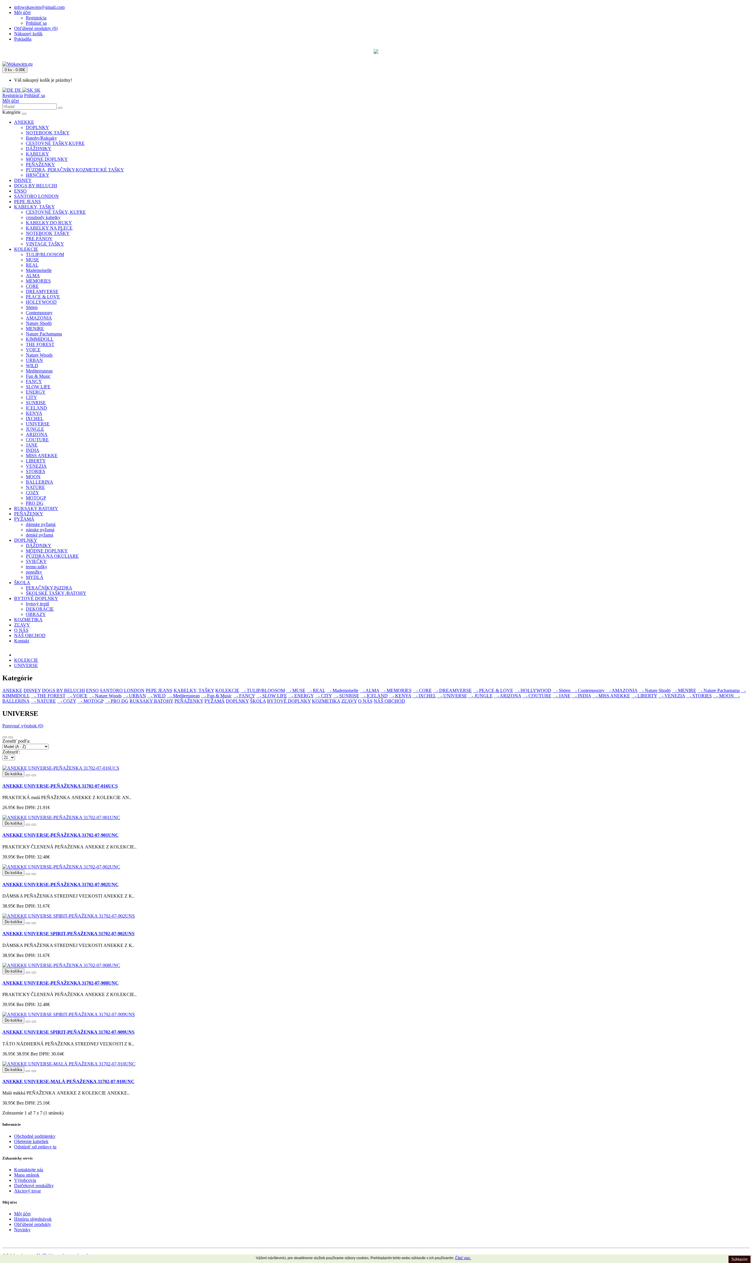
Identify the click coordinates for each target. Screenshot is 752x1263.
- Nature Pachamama (718, 690)
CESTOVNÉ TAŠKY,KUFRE (55, 143)
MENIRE (35, 328)
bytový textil (37, 603)
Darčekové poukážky (34, 1185)
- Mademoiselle (342, 690)
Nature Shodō (39, 323)
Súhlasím (739, 1259)
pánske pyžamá (40, 529)
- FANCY (244, 695)
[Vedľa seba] (10, 737)
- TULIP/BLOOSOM (263, 690)
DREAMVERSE (42, 291)
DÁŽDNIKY (38, 148)
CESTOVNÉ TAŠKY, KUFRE (56, 212)
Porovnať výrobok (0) (22, 725)
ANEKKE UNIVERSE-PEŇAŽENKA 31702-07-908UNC (60, 982)
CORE (32, 286)
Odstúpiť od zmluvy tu (35, 1146)
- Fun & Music (216, 695)
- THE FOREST (48, 695)
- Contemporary (589, 690)
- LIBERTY (644, 695)
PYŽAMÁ (24, 519)
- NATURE (43, 701)
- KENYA (400, 695)
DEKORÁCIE (40, 609)
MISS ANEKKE (42, 455)
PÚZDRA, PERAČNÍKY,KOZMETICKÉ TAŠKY (75, 169)
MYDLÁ (34, 577)
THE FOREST (40, 344)
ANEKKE (24, 122)
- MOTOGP (90, 701)
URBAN (34, 360)
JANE (32, 444)
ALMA (33, 275)
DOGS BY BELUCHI (35, 185)
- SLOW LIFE (271, 695)
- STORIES (699, 695)
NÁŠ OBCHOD (30, 635)
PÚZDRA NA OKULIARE (52, 556)
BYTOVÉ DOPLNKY (36, 598)
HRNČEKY (37, 175)
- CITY (323, 695)
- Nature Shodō (655, 690)
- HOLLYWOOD (532, 690)
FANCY (34, 381)
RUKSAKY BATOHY (36, 508)
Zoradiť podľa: (16, 741)
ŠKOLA (22, 582)
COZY (32, 492)
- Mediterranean (183, 695)
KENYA (34, 413)
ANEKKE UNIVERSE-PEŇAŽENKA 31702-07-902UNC (60, 884)
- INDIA (581, 695)
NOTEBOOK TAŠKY (48, 132)
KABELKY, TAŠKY (34, 206)
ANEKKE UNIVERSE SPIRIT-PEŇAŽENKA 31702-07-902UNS (68, 933)
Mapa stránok (26, 1174)
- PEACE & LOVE (493, 690)
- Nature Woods (105, 695)
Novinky (22, 1229)
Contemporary (39, 312)
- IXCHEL (424, 695)
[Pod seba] (4, 737)
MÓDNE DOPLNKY (47, 159)
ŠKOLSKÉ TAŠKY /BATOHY (56, 593)
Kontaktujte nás (28, 1169)
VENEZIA (36, 466)
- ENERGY (301, 695)
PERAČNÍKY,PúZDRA (49, 587)
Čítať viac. (463, 1258)
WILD (32, 365)
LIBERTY (36, 460)
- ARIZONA (507, 695)
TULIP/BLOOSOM (45, 254)
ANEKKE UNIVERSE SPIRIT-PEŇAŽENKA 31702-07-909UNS (68, 1032)
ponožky (34, 571)
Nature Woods (39, 354)
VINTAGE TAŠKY (45, 243)
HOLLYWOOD (41, 302)
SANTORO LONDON (36, 196)
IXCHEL (34, 418)
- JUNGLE (480, 695)
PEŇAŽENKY (40, 164)
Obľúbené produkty (32, 1224)
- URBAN (134, 695)
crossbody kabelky (43, 217)
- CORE (422, 690)
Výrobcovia (25, 1180)
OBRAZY (36, 614)
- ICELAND (374, 695)
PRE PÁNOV (39, 238)
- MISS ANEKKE (611, 695)
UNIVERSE (38, 423)
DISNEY (23, 180)
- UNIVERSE (452, 695)
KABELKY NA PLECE (49, 227)
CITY (31, 397)
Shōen (32, 307)
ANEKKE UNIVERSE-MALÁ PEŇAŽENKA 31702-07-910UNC (68, 1081)
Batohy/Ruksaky (41, 138)
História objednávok (33, 1219)
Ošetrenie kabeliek (31, 1141)
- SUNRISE (346, 695)
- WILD (156, 695)
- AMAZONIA (621, 690)
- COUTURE (536, 695)
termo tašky (36, 566)
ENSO (20, 190)
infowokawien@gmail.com (39, 7)
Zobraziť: (11, 751)
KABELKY (37, 153)
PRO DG (34, 503)
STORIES (35, 471)
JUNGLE (35, 429)
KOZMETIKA (28, 619)
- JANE (561, 695)
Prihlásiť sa (36, 23)
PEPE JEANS (27, 201)
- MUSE (296, 690)
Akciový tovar (27, 1190)
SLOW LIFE (38, 386)
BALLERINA (39, 482)
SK (37, 90)
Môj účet (10, 100)
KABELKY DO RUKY (49, 222)
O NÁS (21, 630)
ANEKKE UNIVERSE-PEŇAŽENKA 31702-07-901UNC (60, 835)
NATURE (35, 487)
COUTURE (37, 439)
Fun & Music (38, 376)
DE (18, 90)
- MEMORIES (396, 690)
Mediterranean (39, 370)
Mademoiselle (39, 270)
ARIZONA (37, 434)
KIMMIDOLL (39, 339)
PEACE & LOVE (43, 296)
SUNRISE (36, 402)
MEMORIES (38, 280)
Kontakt (21, 640)
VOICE (33, 349)
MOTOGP (36, 497)
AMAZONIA (39, 317)
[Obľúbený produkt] (28, 775)
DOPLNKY (37, 127)
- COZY (66, 701)
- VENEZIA (671, 695)
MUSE (32, 259)
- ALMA (369, 690)
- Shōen (562, 690)
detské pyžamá (39, 534)
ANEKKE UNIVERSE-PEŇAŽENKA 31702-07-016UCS (60, 785)
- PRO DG (116, 701)
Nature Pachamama (44, 333)
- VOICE (77, 695)
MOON (33, 476)
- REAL (316, 690)
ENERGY (36, 392)
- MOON (724, 695)
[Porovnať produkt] (33, 775)
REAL (32, 265)
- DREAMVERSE (452, 690)
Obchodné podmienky (35, 1136)
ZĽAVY (22, 624)
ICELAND (36, 407)
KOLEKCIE (26, 249)
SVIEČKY (36, 561)
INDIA (32, 450)
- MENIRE (684, 690)
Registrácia (36, 17)
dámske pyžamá (41, 524)
